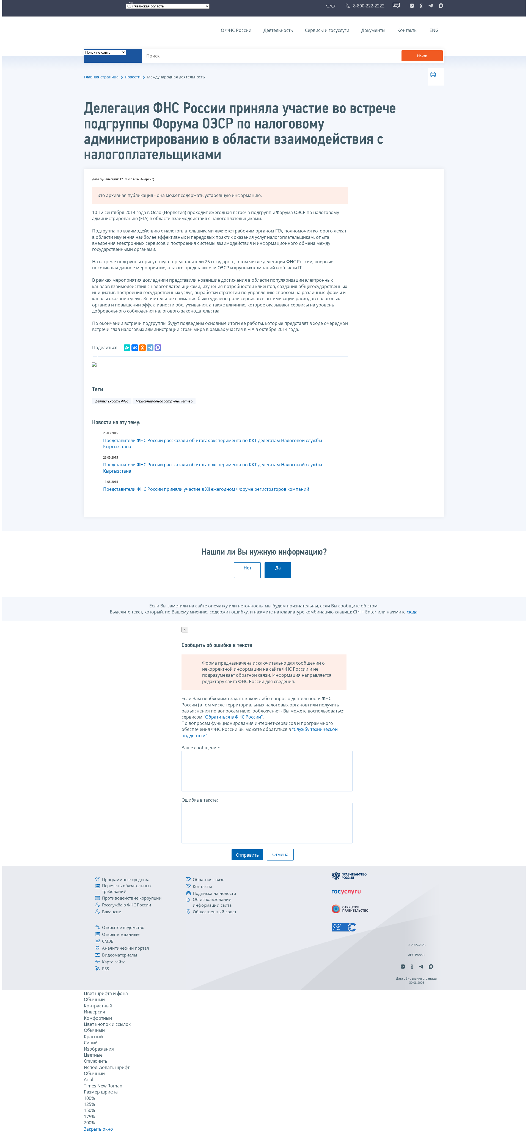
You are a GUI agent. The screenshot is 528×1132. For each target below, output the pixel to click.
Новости (133, 77)
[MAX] (158, 347)
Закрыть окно (98, 1129)
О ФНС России (236, 30)
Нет (247, 568)
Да (278, 568)
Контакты (407, 30)
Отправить (247, 855)
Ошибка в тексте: (200, 800)
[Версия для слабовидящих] (331, 6)
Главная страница (101, 77)
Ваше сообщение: (201, 748)
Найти (422, 56)
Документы (373, 30)
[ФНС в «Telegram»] (431, 6)
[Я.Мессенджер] (127, 347)
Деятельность (278, 30)
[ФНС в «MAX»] (440, 6)
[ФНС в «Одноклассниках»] (421, 6)
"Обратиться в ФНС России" (233, 717)
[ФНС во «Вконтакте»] (412, 6)
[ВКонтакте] (134, 347)
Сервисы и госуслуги (327, 30)
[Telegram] (150, 347)
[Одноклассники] (142, 347)
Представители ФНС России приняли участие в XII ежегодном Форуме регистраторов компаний (206, 489)
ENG (434, 30)
